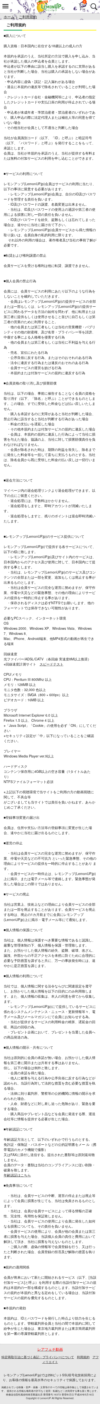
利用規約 (83, 1357)
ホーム (9, 16)
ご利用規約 (28, 16)
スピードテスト (51, 664)
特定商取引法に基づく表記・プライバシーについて (37, 1357)
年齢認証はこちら (17, 1175)
